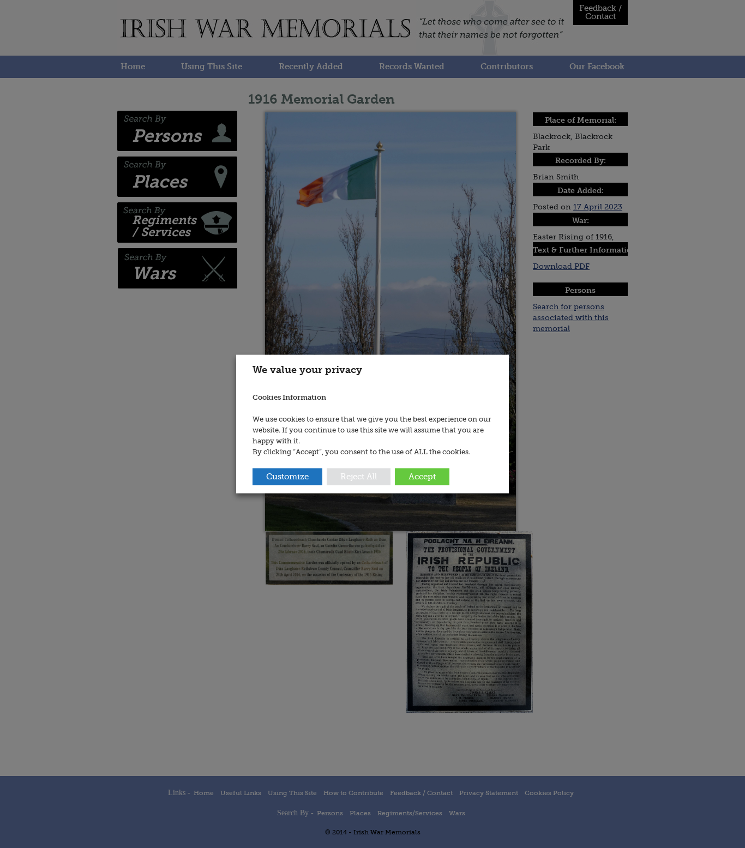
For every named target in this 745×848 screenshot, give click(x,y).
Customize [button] (287, 477)
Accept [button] (422, 477)
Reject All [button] (358, 477)
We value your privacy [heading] (307, 369)
